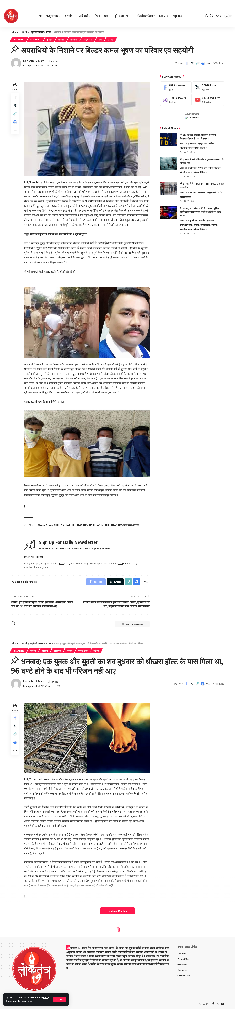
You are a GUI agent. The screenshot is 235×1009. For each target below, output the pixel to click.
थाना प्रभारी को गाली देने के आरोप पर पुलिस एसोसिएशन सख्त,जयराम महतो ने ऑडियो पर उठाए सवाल (200, 212)
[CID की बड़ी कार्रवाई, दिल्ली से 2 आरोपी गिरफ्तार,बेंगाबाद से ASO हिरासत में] (168, 139)
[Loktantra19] (11, 16)
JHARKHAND (95, 525)
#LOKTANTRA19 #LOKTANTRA (70, 525)
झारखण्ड (73, 39)
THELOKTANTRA (112, 525)
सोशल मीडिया (199, 148)
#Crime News (44, 525)
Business (35, 39)
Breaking (19, 39)
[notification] (206, 16)
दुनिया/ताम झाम (186, 225)
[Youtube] (208, 100)
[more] (187, 16)
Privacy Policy (121, 563)
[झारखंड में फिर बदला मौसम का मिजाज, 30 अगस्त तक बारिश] (168, 188)
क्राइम (49, 39)
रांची (100, 39)
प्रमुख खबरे (88, 39)
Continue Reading (117, 910)
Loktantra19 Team (33, 60)
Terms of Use (25, 1001)
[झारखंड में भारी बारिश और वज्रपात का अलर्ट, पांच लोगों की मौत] (168, 163)
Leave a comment (134, 624)
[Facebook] (176, 87)
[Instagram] (176, 100)
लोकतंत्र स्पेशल (186, 148)
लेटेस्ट (110, 39)
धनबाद (196, 225)
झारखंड (61, 39)
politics (193, 220)
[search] (211, 16)
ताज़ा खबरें (127, 525)
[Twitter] (208, 87)
